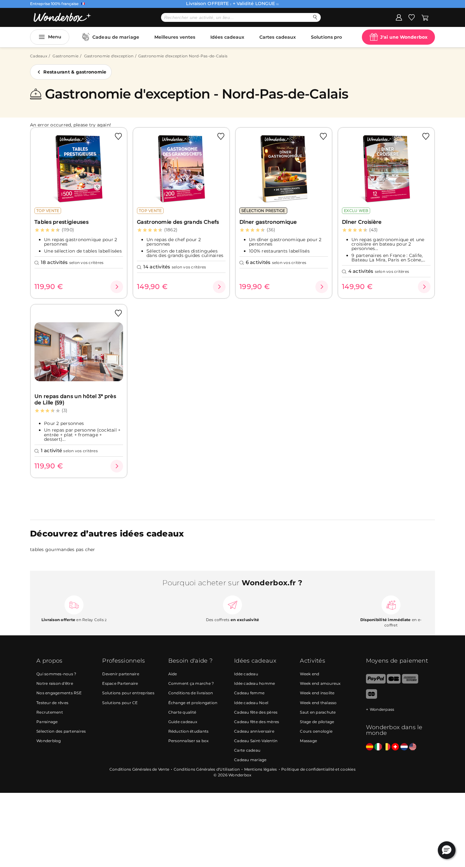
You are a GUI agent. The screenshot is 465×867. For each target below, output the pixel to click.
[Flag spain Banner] (369, 747)
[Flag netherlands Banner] (404, 747)
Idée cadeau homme (254, 683)
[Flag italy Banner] (378, 747)
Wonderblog (48, 740)
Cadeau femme (249, 692)
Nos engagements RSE (59, 692)
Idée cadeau (246, 673)
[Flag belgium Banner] (386, 747)
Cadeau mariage (250, 759)
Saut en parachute (318, 712)
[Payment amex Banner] (410, 682)
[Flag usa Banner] (412, 747)
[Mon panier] (425, 17)
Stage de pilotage (317, 721)
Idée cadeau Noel (251, 702)
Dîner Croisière (362, 222)
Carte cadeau (247, 750)
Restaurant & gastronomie (74, 72)
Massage (308, 740)
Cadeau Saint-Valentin (255, 740)
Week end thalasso (318, 702)
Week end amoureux (320, 683)
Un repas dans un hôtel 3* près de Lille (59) (75, 399)
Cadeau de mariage (115, 37)
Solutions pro (326, 37)
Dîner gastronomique (268, 222)
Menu (54, 37)
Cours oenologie (316, 731)
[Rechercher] (315, 17)
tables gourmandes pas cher (62, 549)
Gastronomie (65, 56)
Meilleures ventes (174, 37)
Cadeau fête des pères (255, 712)
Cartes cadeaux (277, 37)
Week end (309, 673)
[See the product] (116, 286)
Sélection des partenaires (61, 731)
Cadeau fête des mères (256, 721)
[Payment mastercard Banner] (371, 697)
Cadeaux (38, 56)
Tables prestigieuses (61, 222)
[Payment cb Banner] (393, 682)
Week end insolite (317, 692)
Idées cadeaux (227, 37)
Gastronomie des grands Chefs (178, 222)
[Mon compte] (399, 17)
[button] (447, 850)
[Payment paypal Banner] (376, 682)
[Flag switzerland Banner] (395, 747)
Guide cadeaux (182, 721)
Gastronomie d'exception (109, 56)
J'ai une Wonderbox (403, 37)
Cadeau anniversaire (254, 731)
